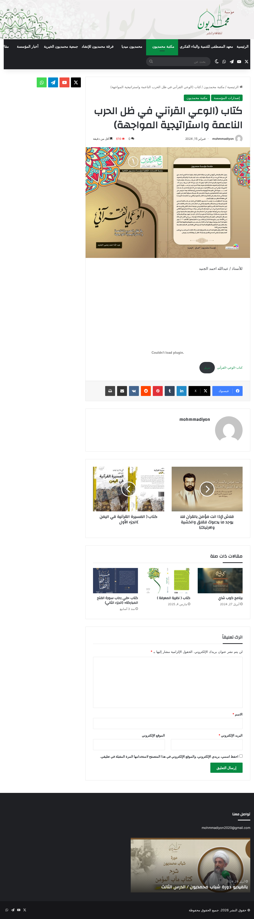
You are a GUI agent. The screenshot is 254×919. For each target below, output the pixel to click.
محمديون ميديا (132, 46)
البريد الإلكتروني (231, 735)
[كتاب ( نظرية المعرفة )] (167, 580)
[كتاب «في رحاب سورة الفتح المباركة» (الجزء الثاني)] (115, 580)
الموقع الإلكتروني (153, 735)
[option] (190, 865)
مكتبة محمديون (163, 46)
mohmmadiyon (223, 139)
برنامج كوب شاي (230, 598)
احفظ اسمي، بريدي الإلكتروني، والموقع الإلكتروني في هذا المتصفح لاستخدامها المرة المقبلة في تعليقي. (169, 756)
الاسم (237, 714)
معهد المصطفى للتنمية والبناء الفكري (206, 46)
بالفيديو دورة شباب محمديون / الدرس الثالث (204, 887)
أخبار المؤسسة (27, 46)
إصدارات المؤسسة (227, 98)
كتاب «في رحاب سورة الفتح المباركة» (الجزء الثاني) (117, 600)
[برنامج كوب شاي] (220, 580)
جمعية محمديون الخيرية (61, 46)
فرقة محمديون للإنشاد (98, 46)
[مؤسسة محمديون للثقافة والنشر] (127, 19)
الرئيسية (243, 46)
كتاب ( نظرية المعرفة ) (173, 598)
